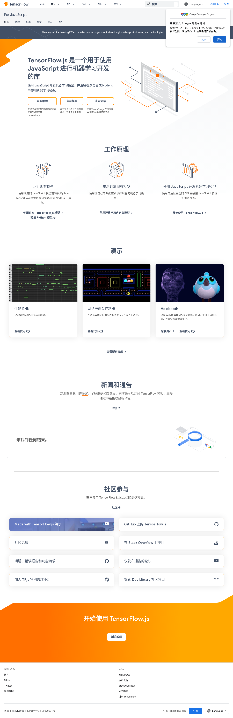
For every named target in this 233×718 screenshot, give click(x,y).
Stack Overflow (127, 685)
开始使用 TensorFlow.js (188, 213)
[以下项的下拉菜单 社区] (107, 4)
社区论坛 (21, 543)
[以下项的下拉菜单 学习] (59, 4)
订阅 (195, 710)
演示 (50, 22)
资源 (84, 4)
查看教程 (42, 101)
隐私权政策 (18, 710)
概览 (6, 22)
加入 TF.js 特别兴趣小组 (32, 580)
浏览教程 (116, 637)
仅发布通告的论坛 (137, 561)
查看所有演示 (115, 352)
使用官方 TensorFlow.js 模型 (42, 213)
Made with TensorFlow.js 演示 (38, 524)
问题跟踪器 (124, 674)
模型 (39, 22)
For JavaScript (15, 15)
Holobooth (169, 309)
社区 (100, 4)
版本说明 (123, 680)
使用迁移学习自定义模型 (115, 213)
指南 (28, 22)
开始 (219, 39)
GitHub (214, 4)
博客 (85, 393)
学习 (53, 4)
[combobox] (162, 4)
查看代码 (20, 331)
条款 (6, 710)
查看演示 (100, 101)
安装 (42, 4)
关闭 (203, 39)
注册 (115, 408)
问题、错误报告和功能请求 (34, 561)
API (68, 4)
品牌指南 (123, 691)
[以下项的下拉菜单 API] (74, 4)
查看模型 (71, 101)
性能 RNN (22, 309)
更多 (116, 4)
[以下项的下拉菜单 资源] (90, 4)
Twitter (8, 685)
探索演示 (166, 331)
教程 (17, 22)
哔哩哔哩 (9, 691)
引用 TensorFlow (127, 696)
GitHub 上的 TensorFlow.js (145, 524)
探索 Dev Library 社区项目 (144, 580)
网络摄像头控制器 (101, 309)
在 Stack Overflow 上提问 (144, 543)
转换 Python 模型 (42, 217)
